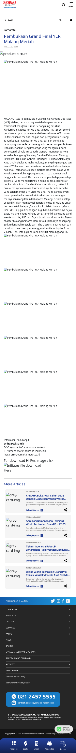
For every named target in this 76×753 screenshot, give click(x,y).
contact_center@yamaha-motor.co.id (36, 702)
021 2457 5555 (37, 696)
